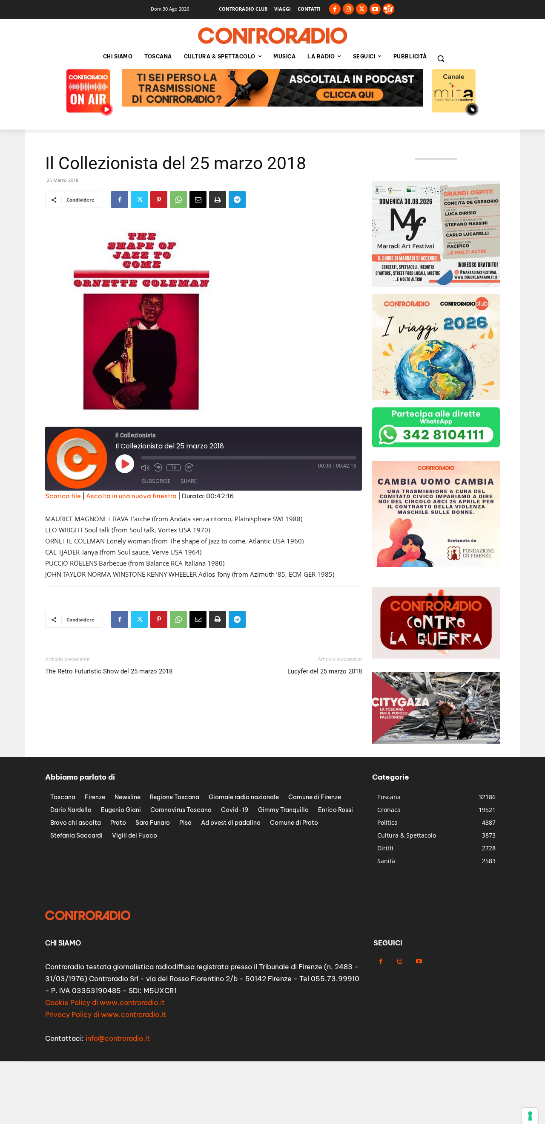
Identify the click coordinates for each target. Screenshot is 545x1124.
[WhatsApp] (178, 199)
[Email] (198, 199)
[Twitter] (361, 9)
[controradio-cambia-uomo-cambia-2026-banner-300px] (436, 285)
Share (189, 481)
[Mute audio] (145, 467)
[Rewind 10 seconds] (158, 467)
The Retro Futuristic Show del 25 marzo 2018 (108, 671)
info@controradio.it (118, 1038)
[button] (440, 58)
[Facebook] (335, 9)
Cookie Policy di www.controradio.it (105, 1002)
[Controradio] (272, 35)
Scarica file (63, 496)
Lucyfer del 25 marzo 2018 (324, 671)
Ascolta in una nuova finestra (131, 496)
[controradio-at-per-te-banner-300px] (436, 565)
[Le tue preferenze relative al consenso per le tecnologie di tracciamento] (530, 1116)
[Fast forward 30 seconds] (189, 467)
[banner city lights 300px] (436, 398)
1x (173, 468)
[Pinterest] (158, 199)
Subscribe (156, 481)
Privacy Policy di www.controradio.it (105, 1014)
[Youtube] (375, 9)
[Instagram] (348, 9)
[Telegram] (237, 199)
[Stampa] (217, 199)
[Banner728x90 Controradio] (272, 104)
